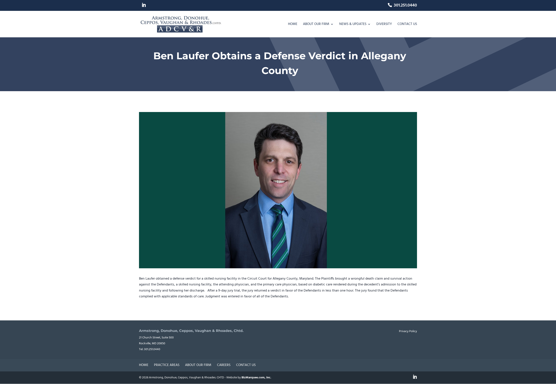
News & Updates (352, 25)
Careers (223, 365)
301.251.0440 (405, 6)
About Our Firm (316, 25)
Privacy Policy (408, 331)
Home (292, 25)
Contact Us (407, 25)
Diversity (384, 25)
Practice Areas (166, 365)
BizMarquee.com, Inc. (256, 377)
